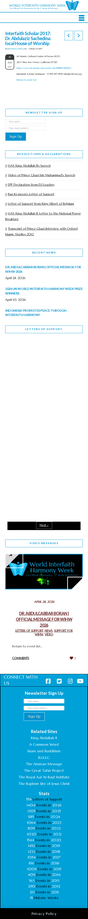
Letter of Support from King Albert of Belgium (41, 204)
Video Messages (44, 543)
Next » (44, 525)
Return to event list (26, 79)
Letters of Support (44, 329)
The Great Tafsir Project (44, 770)
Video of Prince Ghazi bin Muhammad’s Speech (41, 175)
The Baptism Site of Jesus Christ (44, 783)
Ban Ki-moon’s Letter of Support (31, 194)
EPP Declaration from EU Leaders (31, 185)
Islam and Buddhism (44, 751)
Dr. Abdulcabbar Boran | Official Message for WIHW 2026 (44, 619)
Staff (17, 385)
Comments (20, 658)
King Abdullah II (44, 738)
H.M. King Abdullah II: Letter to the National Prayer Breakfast (43, 216)
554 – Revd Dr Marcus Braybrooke (35, 416)
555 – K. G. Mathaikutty (36, 355)
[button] (81, 17)
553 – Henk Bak (28, 472)
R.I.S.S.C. (44, 757)
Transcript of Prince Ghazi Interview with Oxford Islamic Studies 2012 (41, 231)
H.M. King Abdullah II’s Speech (29, 166)
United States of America (16, 49)
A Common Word (44, 744)
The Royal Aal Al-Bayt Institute (44, 777)
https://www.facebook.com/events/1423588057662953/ (44, 68)
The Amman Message (44, 764)
